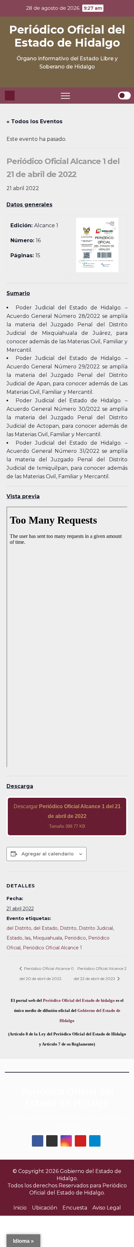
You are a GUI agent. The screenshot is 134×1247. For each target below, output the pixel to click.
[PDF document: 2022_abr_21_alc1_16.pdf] (67, 637)
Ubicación (44, 1208)
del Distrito (19, 928)
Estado (14, 938)
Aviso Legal (106, 1208)
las (28, 938)
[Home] (10, 95)
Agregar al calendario (47, 854)
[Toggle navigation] (65, 95)
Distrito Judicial (96, 928)
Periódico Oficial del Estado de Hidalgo (67, 36)
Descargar (67, 816)
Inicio (20, 1208)
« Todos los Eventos (34, 121)
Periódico (75, 938)
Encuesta (74, 1208)
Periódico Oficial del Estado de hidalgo (79, 1000)
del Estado (46, 928)
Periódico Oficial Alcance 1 (52, 948)
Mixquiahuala (47, 938)
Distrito (68, 928)
